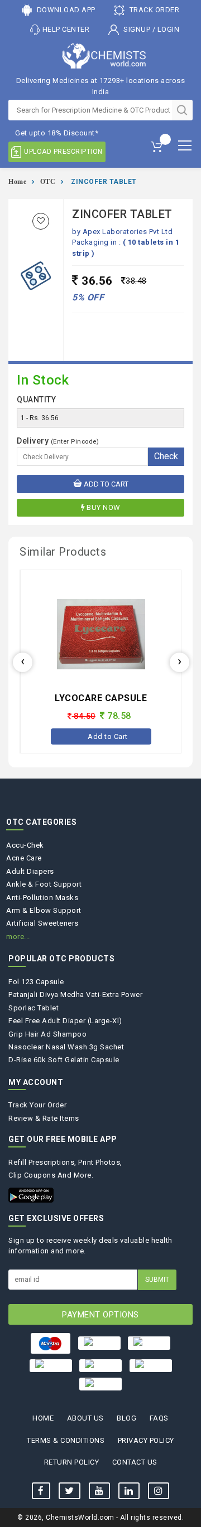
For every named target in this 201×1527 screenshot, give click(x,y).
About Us (85, 1418)
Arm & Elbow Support (44, 910)
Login (168, 29)
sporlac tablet (33, 1008)
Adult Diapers (30, 871)
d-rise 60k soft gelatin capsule (63, 1060)
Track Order (153, 10)
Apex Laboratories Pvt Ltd (128, 231)
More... (18, 936)
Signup (137, 29)
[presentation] (22, 662)
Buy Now (104, 507)
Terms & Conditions (65, 1440)
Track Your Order (37, 1105)
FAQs (159, 1418)
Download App (65, 10)
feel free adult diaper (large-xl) (65, 1021)
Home (17, 182)
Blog (126, 1418)
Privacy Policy (146, 1440)
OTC (48, 182)
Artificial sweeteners (42, 923)
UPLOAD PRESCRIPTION (63, 151)
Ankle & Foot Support (44, 884)
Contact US (134, 1462)
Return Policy (71, 1462)
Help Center (66, 29)
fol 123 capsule (36, 982)
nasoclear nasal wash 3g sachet (66, 1047)
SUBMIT (157, 1279)
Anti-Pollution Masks (42, 897)
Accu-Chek (25, 845)
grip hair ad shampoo (47, 1034)
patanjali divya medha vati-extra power (75, 994)
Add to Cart (105, 484)
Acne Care (24, 858)
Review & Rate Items (43, 1118)
